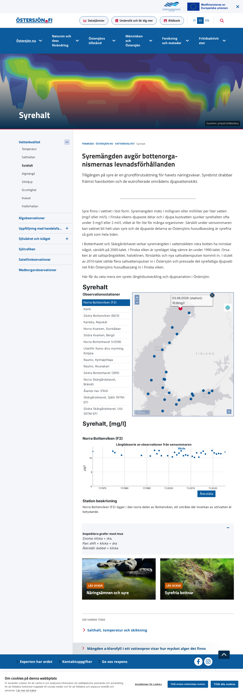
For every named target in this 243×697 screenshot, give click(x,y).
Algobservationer (32, 218)
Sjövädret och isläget (34, 238)
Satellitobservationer (35, 259)
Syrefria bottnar (179, 592)
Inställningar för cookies (148, 684)
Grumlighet (29, 190)
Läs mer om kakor (26, 690)
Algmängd (28, 173)
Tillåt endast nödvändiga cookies (188, 684)
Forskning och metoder (171, 40)
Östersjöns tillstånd (97, 40)
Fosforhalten (30, 206)
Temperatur (29, 149)
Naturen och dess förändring (61, 40)
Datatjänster (96, 20)
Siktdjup (27, 181)
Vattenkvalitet (29, 142)
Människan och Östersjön (134, 40)
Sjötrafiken (27, 249)
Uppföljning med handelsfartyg (40, 228)
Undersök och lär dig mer (136, 20)
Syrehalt (27, 165)
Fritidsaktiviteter (209, 40)
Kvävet (26, 198)
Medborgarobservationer (37, 269)
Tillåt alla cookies (224, 684)
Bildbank (174, 20)
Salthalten (28, 157)
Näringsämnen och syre (108, 592)
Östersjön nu (26, 41)
